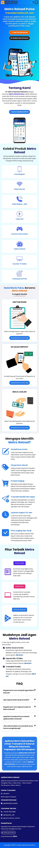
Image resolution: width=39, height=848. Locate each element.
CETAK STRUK (19, 563)
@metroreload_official (11, 818)
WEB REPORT (19, 586)
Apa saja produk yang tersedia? (16, 700)
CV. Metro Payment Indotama (25, 845)
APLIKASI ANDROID (20, 610)
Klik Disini (6, 794)
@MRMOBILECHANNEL (10, 803)
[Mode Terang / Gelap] (32, 2)
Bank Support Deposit (8, 797)
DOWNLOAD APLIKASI (9, 832)
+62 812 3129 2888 (9, 812)
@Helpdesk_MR (8, 815)
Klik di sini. (19, 655)
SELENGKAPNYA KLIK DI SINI (19, 338)
